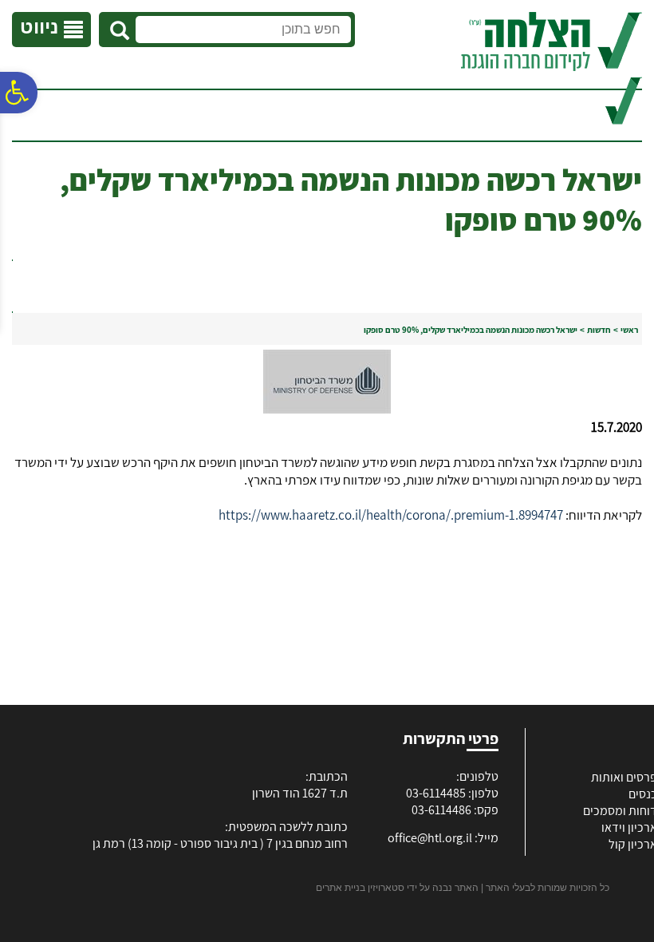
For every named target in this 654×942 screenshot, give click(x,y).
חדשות (599, 329)
